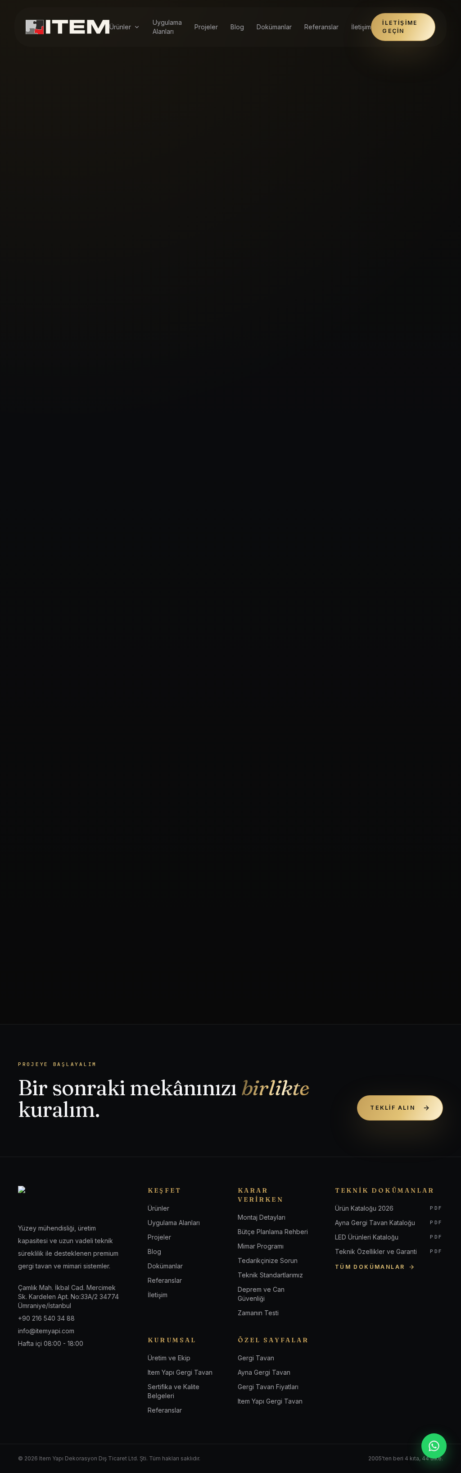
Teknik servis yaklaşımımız (113, 613)
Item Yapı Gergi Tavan (180, 1372)
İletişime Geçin (399, 26)
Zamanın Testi (258, 1313)
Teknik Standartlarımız (270, 1275)
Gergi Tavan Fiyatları (268, 1387)
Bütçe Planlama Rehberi (273, 1231)
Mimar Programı (261, 1246)
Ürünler (120, 27)
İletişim (361, 27)
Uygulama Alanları (167, 26)
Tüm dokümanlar (370, 1266)
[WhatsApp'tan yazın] (434, 1446)
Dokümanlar (274, 27)
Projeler (206, 27)
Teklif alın (393, 1107)
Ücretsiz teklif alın (347, 822)
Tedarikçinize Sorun (268, 1260)
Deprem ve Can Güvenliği (261, 1293)
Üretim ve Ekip (169, 1358)
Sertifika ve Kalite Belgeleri (173, 1391)
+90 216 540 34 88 (373, 851)
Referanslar (321, 27)
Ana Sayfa (44, 75)
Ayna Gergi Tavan (264, 1372)
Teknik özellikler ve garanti (256, 613)
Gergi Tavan (256, 1358)
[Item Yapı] (67, 27)
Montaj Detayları (261, 1217)
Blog (237, 27)
